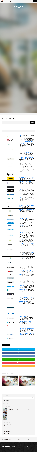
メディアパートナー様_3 (7, 429)
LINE (18, 359)
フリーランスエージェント (8, 424)
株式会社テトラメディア (22, 289)
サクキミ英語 (21, 225)
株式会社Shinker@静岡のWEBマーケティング (26, 277)
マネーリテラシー (21, 306)
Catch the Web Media (23, 162)
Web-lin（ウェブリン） (22, 143)
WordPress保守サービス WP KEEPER (25, 181)
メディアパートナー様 (7, 433)
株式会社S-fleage (22, 232)
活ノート (20, 280)
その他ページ (32, 122)
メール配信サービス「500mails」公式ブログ (26, 270)
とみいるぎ (20, 193)
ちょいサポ (20, 166)
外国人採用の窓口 (21, 257)
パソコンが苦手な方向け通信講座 (28, 141)
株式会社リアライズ (22, 260)
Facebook (18, 352)
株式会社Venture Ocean (23, 301)
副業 (4, 425)
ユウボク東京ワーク (22, 132)
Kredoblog (21, 135)
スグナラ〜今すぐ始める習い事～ (24, 218)
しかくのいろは (21, 239)
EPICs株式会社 (21, 172)
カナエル (20, 169)
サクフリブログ (21, 222)
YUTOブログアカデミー (22, 201)
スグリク (20, 311)
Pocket (18, 362)
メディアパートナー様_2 (7, 431)
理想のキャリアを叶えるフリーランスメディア (18, 9)
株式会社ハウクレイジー (22, 316)
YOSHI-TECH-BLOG (22, 266)
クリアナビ (20, 189)
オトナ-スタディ (21, 285)
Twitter (18, 349)
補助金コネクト (21, 197)
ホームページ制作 (29, 260)
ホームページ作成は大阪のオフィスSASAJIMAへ (26, 321)
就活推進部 (20, 274)
